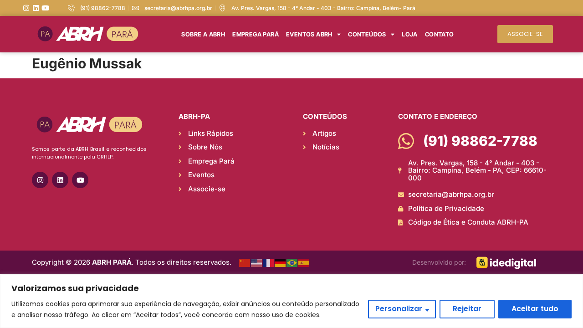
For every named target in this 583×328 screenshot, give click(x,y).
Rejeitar (467, 308)
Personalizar (398, 308)
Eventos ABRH (309, 34)
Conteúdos (367, 34)
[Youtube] (45, 8)
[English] (257, 262)
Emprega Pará (255, 34)
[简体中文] (245, 262)
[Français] (269, 262)
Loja (410, 34)
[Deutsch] (280, 262)
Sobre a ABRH (203, 34)
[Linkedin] (35, 8)
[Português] (292, 262)
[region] (291, 301)
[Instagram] (26, 8)
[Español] (304, 262)
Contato (439, 34)
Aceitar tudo (534, 308)
